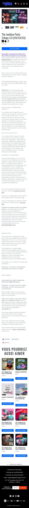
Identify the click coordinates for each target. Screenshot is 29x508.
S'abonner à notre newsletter (7, 487)
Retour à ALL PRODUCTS (15, 464)
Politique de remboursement (14, 475)
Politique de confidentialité (14, 472)
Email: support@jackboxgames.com (14, 477)
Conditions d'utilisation (14, 469)
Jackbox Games (16, 505)
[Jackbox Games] (7, 3)
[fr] (16, 3)
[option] (7, 27)
